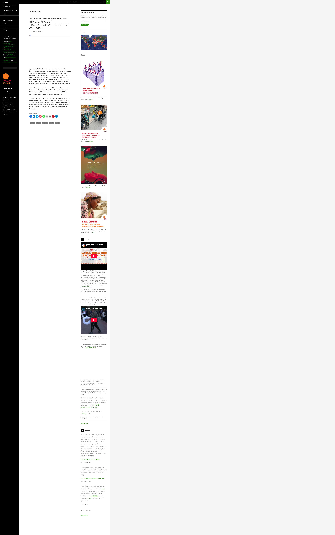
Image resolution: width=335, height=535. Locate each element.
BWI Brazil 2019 (48, 18)
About (96, 2)
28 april (33, 122)
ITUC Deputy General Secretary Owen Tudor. (93, 478)
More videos (85, 423)
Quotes (87, 430)
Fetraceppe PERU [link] (91, 347)
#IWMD (96, 405)
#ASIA (102, 489)
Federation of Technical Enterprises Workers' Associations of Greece (8, 104)
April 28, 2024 (85, 414)
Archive (103, 2)
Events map (76, 2)
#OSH (90, 498)
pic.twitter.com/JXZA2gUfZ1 (90, 407)
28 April (5, 2)
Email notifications (8, 20)
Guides (4, 23)
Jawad (41, 31)
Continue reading (86, 286)
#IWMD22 (94, 496)
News (82, 2)
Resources (89, 2)
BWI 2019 (41, 18)
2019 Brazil (35, 18)
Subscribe (85, 24)
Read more (90, 99)
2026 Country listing (8, 10)
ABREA (38, 122)
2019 (30, 18)
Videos (87, 239)
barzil (51, 122)
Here (93, 232)
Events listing (67, 2)
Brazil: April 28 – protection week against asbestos (49, 25)
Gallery (64, 18)
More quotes (85, 515)
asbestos (45, 122)
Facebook (5, 27)
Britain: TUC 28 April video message (90, 417)
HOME (60, 2)
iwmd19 (58, 122)
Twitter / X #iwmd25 (7, 17)
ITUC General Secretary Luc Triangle (90, 459)
